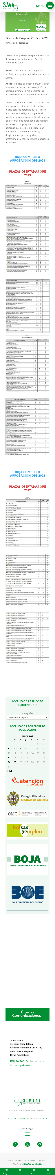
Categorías (27, 713)
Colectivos (15, 1051)
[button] (50, 5)
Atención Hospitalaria (21, 1043)
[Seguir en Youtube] (39, 1144)
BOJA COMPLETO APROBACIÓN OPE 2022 (27, 474)
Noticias (23, 42)
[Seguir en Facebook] (15, 1144)
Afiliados (20, 1174)
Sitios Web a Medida (32, 1164)
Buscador (34, 1174)
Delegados (7, 1174)
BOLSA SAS (35, 1047)
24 (9, 762)
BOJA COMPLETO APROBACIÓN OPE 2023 (27, 158)
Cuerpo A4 (27, 1051)
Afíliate (48, 1174)
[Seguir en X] (27, 1144)
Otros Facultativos (19, 1054)
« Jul (9, 770)
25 (15, 762)
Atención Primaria (19, 1047)
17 (9, 757)
